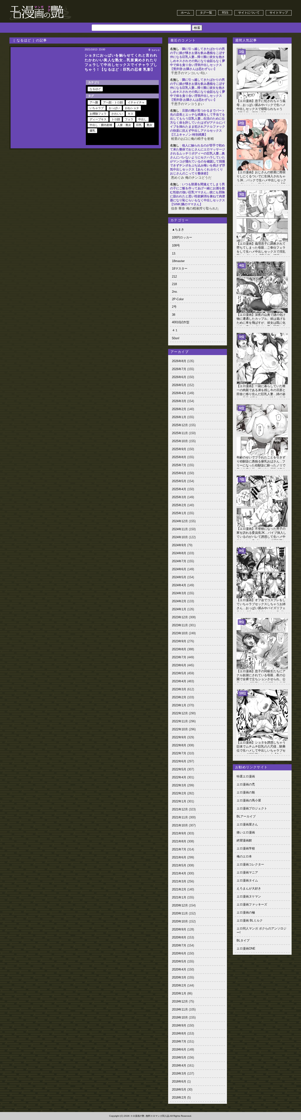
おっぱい (114, 108)
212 (174, 276)
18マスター (179, 268)
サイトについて (249, 12)
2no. (175, 291)
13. (174, 253)
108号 (176, 245)
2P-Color (178, 299)
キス (130, 113)
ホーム (185, 12)
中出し (142, 119)
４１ (175, 330)
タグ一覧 (206, 12)
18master (178, 261)
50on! (175, 338)
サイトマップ (278, 12)
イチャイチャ (136, 102)
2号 (174, 306)
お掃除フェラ (98, 113)
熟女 (149, 125)
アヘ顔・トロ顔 (113, 102)
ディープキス (98, 119)
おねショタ (132, 108)
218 (174, 284)
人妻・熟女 (124, 125)
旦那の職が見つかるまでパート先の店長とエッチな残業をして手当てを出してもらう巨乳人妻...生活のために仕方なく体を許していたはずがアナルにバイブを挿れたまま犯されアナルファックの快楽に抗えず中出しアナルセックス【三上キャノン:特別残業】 (197, 122)
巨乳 (139, 125)
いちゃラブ (97, 108)
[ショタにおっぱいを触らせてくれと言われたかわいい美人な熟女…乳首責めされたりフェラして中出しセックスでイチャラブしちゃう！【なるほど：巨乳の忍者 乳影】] (47, 97)
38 (173, 314)
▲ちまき (178, 229)
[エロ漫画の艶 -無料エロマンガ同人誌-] (40, 5)
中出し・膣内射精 (101, 125)
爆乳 (92, 130)
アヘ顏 (94, 102)
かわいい (117, 113)
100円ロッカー (182, 237)
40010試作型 (180, 322)
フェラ (129, 119)
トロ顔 (115, 119)
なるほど (95, 89)
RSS (225, 12)
